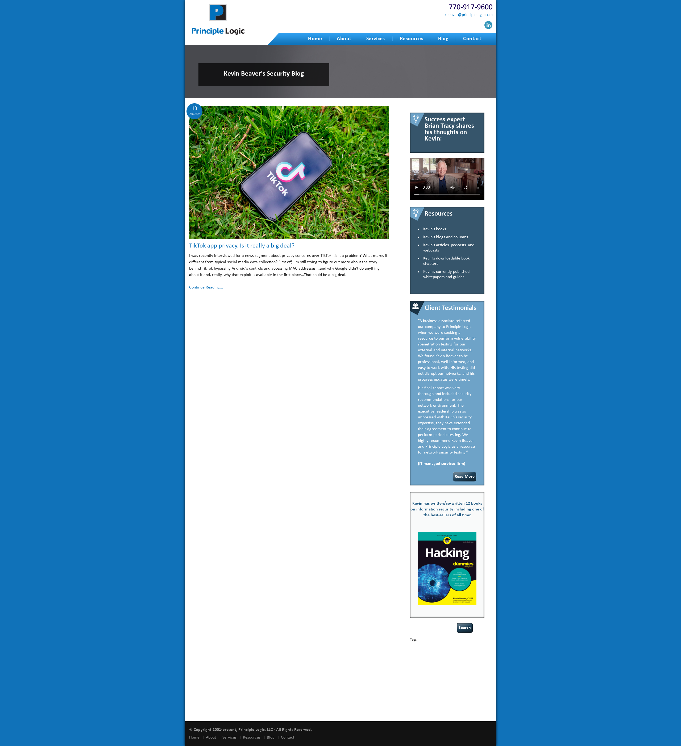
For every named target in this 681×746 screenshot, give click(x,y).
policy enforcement (421, 682)
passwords (464, 679)
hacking (444, 664)
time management (420, 695)
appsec (418, 646)
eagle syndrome (464, 659)
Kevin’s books (434, 229)
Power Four (441, 682)
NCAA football (418, 679)
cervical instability (447, 651)
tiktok (479, 691)
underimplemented (444, 695)
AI (412, 646)
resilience (470, 682)
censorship (428, 651)
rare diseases (456, 682)
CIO (461, 651)
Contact (472, 39)
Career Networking (463, 646)
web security (437, 707)
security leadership (439, 687)
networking (434, 679)
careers (415, 651)
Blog (443, 39)
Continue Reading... (206, 287)
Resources (411, 39)
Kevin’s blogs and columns (445, 237)
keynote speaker (444, 674)
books (447, 647)
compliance (471, 651)
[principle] (218, 34)
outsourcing (449, 679)
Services (375, 39)
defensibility (433, 660)
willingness (454, 707)
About (344, 39)
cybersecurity (455, 656)
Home (315, 39)
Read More (465, 477)
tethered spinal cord (441, 691)
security (415, 687)
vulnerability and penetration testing (445, 703)
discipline (449, 659)
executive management (423, 664)
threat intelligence (465, 691)
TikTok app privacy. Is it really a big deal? (241, 246)
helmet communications (444, 669)
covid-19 (436, 655)
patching (476, 679)
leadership (470, 674)
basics (432, 645)
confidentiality (418, 655)
